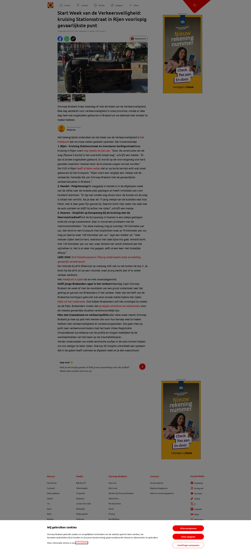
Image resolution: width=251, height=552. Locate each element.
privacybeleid (82, 542)
